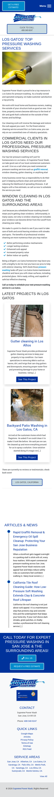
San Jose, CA (13, 761)
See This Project (27, 379)
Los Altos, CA (35, 767)
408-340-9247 (30, 721)
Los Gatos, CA (39, 761)
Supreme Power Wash (23, 788)
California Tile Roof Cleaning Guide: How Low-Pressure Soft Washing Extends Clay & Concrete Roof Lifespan (30, 591)
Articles (27, 736)
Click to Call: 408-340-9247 (27, 29)
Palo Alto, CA (28, 764)
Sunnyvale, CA (18, 770)
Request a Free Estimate (27, 666)
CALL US (28, 658)
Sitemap (27, 746)
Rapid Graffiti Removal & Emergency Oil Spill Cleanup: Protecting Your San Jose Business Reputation (29, 540)
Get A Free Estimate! (13, 6)
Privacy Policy (27, 739)
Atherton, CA (26, 761)
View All (43, 776)
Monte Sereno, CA (34, 770)
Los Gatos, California (27, 482)
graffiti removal (41, 169)
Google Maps (27, 733)
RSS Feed (27, 749)
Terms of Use (27, 743)
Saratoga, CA (14, 764)
